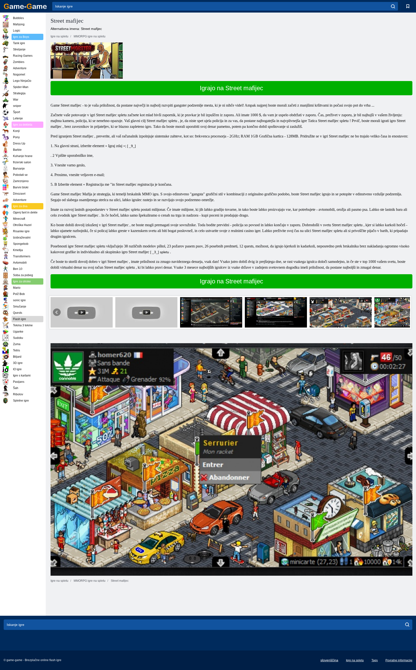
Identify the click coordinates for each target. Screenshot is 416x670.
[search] (393, 6)
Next (406, 312)
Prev (57, 312)
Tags (374, 660)
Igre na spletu (355, 660)
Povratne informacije (398, 660)
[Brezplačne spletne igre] (25, 6)
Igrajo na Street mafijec (231, 88)
